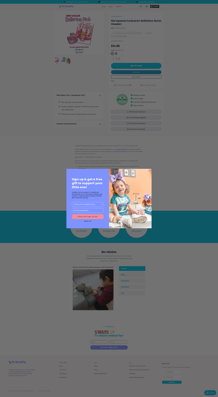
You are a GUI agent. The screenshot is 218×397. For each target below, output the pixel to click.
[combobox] (87, 204)
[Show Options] (102, 204)
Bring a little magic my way (88, 216)
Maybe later (87, 221)
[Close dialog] (150, 170)
